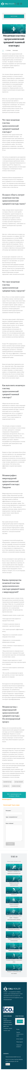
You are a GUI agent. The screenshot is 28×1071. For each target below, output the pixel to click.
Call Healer (9, 50)
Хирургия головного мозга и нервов (19, 1034)
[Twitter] (16, 1003)
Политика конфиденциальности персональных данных (7, 1020)
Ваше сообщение (9, 823)
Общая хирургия (19, 1041)
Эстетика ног (14, 894)
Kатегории (14, 16)
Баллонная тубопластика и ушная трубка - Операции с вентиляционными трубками (14, 917)
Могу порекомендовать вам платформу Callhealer (14, 795)
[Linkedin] (19, 1003)
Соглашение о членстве (7, 1028)
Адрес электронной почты (11, 817)
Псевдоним (8, 810)
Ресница (17, 1029)
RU (14, 3)
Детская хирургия (19, 1038)
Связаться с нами (6, 1030)
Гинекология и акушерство (19, 1045)
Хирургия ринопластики (14, 950)
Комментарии (15, 50)
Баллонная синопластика (14, 929)
